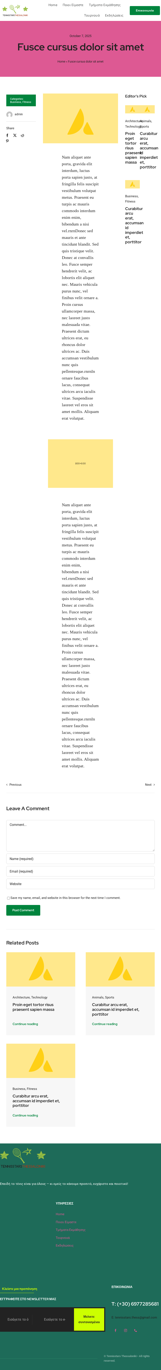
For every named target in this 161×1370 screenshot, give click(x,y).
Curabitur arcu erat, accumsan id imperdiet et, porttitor (149, 150)
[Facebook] (7, 135)
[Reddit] (22, 135)
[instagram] (126, 1330)
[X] (15, 135)
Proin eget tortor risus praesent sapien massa (133, 148)
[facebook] (115, 1330)
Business (15, 102)
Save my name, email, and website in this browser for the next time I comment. (65, 898)
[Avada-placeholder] (132, 107)
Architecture (133, 121)
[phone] (136, 1330)
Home (61, 61)
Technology (133, 126)
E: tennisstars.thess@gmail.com (134, 1317)
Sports (144, 126)
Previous (15, 785)
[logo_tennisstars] (15, 6)
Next (148, 785)
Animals (145, 121)
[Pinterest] (7, 141)
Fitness (26, 102)
